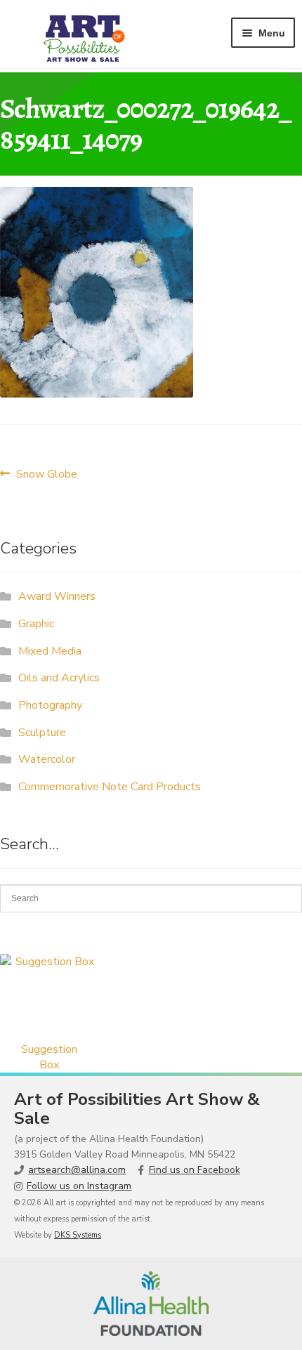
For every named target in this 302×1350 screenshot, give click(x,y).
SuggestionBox (49, 1057)
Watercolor (46, 759)
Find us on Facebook (194, 1170)
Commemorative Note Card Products (109, 786)
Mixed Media (49, 651)
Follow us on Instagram (79, 1186)
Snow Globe (46, 474)
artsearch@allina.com (77, 1170)
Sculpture (42, 732)
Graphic (36, 623)
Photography (50, 705)
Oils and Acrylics (59, 678)
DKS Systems (77, 1235)
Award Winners (57, 596)
